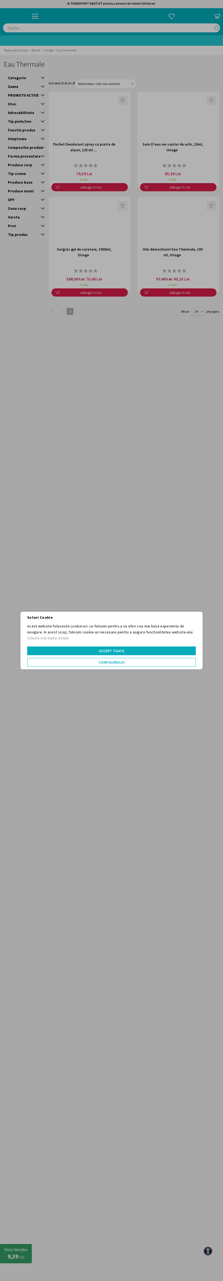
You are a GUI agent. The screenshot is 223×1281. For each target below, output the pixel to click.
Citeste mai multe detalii (48, 638)
